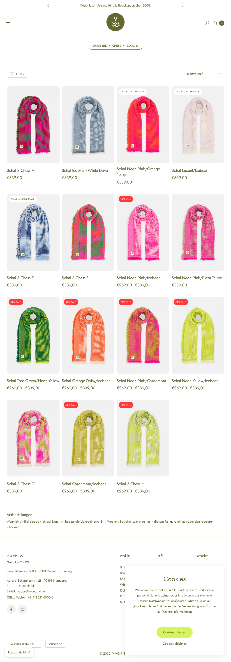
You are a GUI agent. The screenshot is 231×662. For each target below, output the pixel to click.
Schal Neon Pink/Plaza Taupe (197, 278)
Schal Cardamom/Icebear (84, 484)
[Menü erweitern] (8, 23)
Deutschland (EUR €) (22, 644)
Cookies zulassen (174, 632)
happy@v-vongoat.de (30, 591)
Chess (116, 45)
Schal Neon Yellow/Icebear (195, 381)
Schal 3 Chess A (20, 170)
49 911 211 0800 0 (40, 597)
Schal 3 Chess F (75, 278)
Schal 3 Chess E (20, 278)
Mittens (124, 602)
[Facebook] (11, 609)
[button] (207, 23)
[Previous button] (48, 5)
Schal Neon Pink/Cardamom (141, 381)
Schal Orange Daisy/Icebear (86, 381)
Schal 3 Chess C (20, 484)
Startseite (99, 45)
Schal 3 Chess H (130, 484)
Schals (124, 567)
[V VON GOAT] (115, 22)
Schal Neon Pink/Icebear (138, 278)
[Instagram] (22, 609)
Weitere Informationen (177, 611)
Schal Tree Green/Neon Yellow (33, 381)
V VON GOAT (121, 653)
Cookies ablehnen (175, 643)
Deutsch (53, 644)
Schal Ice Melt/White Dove (85, 170)
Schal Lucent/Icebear (190, 170)
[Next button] (182, 5)
